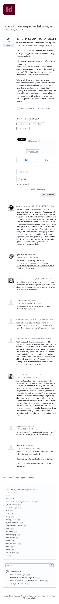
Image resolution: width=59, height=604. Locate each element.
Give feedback (15, 571)
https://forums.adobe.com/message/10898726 (34, 45)
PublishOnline (10, 538)
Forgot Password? (23, 184)
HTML (7, 514)
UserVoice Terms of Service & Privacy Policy (27, 596)
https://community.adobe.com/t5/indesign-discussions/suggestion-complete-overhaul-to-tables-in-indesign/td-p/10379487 (35, 265)
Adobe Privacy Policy (29, 598)
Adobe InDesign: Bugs (17, 575)
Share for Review (11, 544)
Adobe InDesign (8, 596)
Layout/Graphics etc (12, 523)
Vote (8, 46)
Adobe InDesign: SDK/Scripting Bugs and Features (27, 581)
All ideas (8, 496)
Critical (25, 128)
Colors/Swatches (11, 505)
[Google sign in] (46, 160)
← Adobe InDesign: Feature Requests (15, 30)
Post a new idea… (11, 493)
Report (53, 206)
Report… (48, 108)
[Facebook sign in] (26, 160)
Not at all (25, 124)
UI (6, 556)
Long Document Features (14, 526)
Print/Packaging (10, 535)
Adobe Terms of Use (48, 596)
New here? (36, 189)
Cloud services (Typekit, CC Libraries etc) (19, 502)
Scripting (8, 541)
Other (7, 529)
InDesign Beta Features (18, 584)
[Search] (51, 565)
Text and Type (10, 553)
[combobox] (28, 565)
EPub (7, 511)
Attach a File (34, 152)
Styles (7, 547)
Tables (34, 489)
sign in (23, 478)
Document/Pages (11, 508)
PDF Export (9, 532)
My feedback (9, 499)
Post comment (48, 194)
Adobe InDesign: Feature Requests (18, 489)
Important (39, 124)
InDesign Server (10, 520)
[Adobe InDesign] (9, 9)
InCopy (7, 517)
